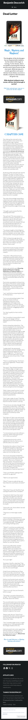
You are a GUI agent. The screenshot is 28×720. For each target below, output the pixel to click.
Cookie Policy (4, 713)
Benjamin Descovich (14, 2)
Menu (15, 7)
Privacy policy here (8, 700)
